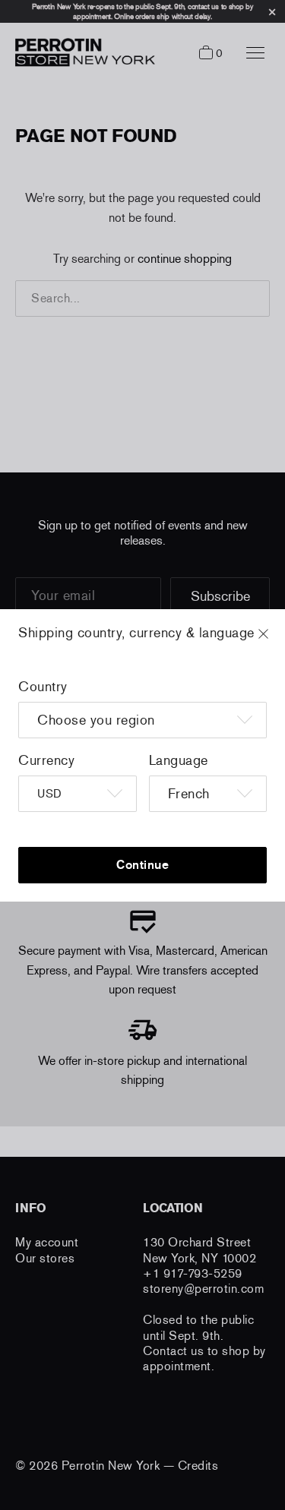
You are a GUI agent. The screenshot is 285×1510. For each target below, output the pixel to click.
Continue (142, 865)
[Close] (277, 641)
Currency (46, 760)
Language (178, 760)
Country (43, 687)
